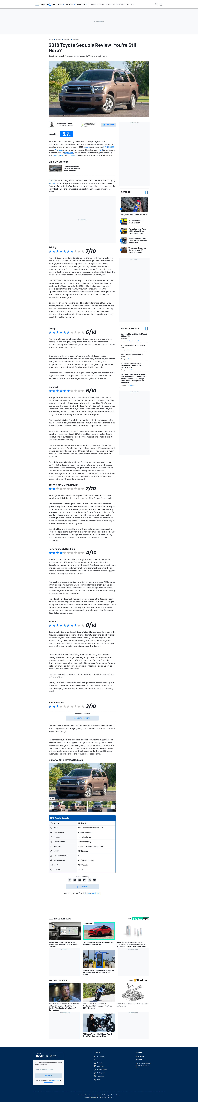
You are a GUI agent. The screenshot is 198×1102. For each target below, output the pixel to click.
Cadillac (72, 155)
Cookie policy (93, 1095)
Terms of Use (48, 1082)
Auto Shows (110, 4)
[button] (52, 807)
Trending (131, 385)
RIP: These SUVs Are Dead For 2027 (132, 355)
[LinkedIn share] (79, 880)
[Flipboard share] (84, 880)
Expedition (68, 153)
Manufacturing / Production (130, 341)
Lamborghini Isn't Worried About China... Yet (134, 335)
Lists (129, 359)
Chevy (56, 155)
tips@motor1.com (92, 893)
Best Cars (130, 4)
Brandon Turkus (65, 124)
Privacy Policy (55, 1080)
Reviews (69, 4)
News (60, 4)
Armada (58, 150)
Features (81, 4)
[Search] (156, 4)
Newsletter (121, 4)
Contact (139, 1060)
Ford (101, 150)
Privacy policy (83, 1095)
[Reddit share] (89, 880)
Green (129, 350)
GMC (61, 155)
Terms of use (115, 1095)
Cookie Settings (104, 1095)
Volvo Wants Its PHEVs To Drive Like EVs (133, 346)
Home (51, 39)
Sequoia (67, 39)
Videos (93, 4)
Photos (101, 4)
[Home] (48, 4)
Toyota (58, 39)
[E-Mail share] (94, 880)
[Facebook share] (70, 880)
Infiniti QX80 (108, 147)
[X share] (75, 880)
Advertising (140, 1056)
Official (130, 370)
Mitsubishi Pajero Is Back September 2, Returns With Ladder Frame (131, 365)
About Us (139, 1053)
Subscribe (48, 1076)
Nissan (87, 147)
